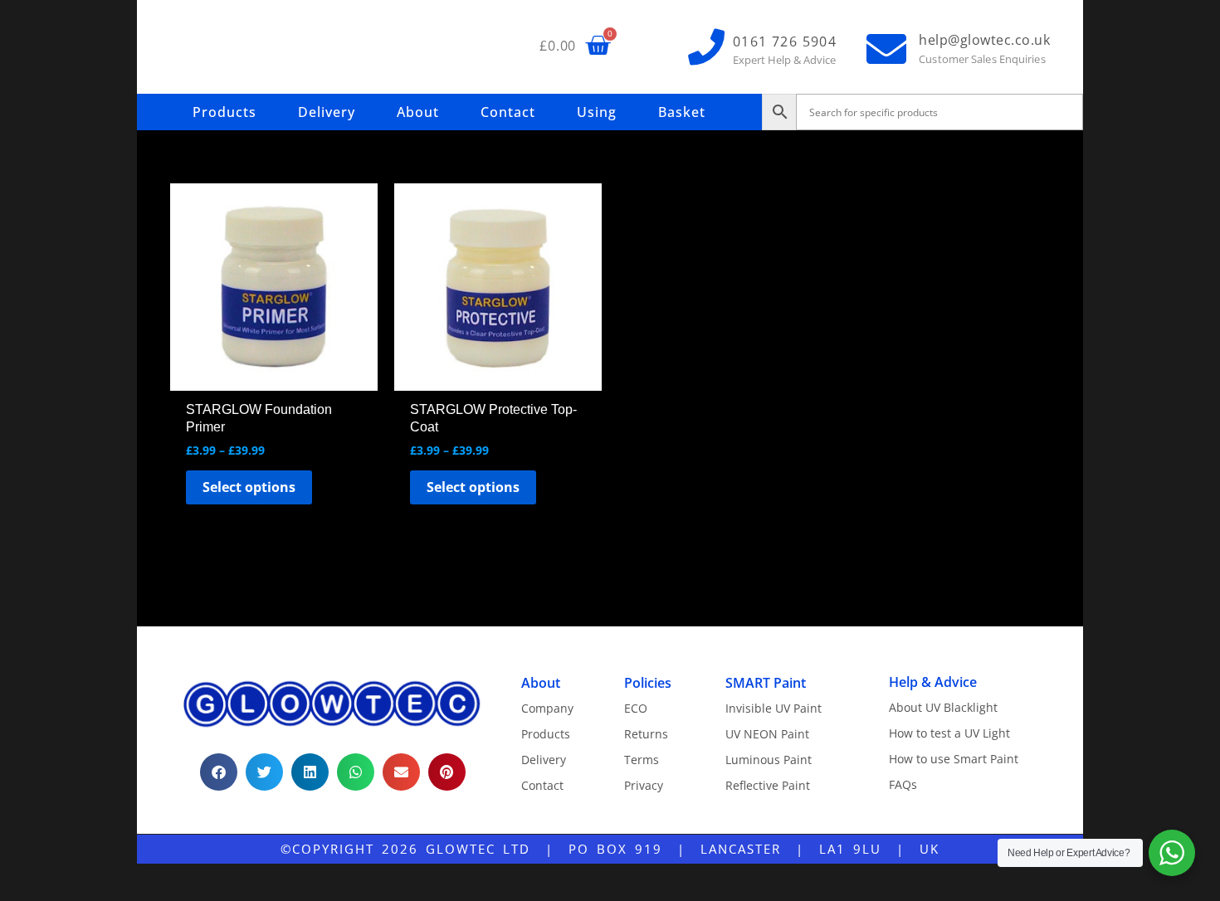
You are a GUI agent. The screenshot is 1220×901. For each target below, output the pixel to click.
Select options (249, 487)
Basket (681, 112)
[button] (218, 772)
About (418, 112)
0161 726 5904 (785, 41)
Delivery (326, 112)
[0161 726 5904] (706, 47)
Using (597, 112)
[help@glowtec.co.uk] (886, 49)
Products (224, 112)
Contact (508, 112)
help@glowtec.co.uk (984, 40)
